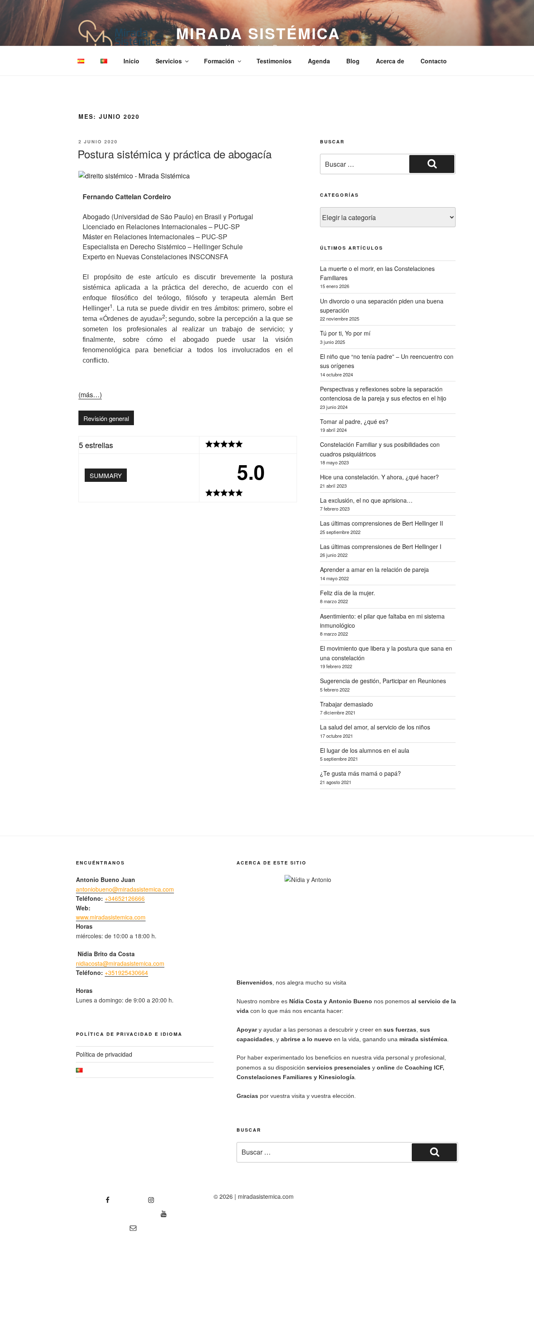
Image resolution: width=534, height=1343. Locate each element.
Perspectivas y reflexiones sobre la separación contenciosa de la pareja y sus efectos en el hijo (383, 393)
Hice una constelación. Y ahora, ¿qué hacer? (379, 477)
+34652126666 (125, 898)
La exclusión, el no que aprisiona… (366, 500)
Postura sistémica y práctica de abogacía (175, 153)
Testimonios (274, 61)
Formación (219, 61)
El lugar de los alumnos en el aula (364, 750)
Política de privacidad (104, 1054)
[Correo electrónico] (106, 1225)
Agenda (319, 61)
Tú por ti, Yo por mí (345, 333)
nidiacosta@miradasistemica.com (120, 963)
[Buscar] (431, 164)
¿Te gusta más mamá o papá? (360, 773)
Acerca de (390, 61)
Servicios (169, 61)
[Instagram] (136, 1197)
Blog (353, 61)
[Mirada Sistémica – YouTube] (121, 1210)
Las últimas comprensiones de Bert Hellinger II (381, 523)
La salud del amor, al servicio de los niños (375, 727)
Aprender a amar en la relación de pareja (374, 569)
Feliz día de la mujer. (347, 593)
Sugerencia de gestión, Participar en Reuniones (383, 681)
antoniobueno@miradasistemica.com (125, 889)
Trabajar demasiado (346, 704)
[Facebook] (93, 1197)
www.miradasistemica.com (111, 917)
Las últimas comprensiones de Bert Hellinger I (380, 546)
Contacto (434, 61)
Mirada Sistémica (258, 33)
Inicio (131, 61)
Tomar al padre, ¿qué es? (354, 421)
